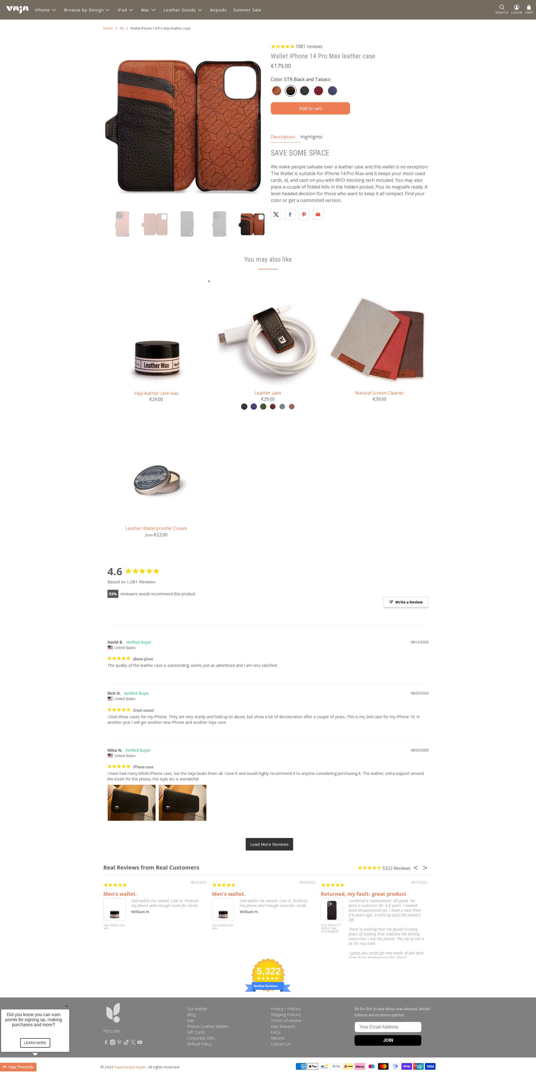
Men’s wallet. (120, 893)
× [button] (66, 1006)
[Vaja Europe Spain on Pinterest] (119, 1043)
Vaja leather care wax (156, 393)
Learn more (35, 1043)
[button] (42, 1067)
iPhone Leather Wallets (208, 1026)
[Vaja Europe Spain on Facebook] (106, 1043)
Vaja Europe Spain (130, 1066)
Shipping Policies (286, 1014)
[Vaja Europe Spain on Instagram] (112, 1043)
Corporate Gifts (201, 1038)
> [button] (269, 844)
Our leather (197, 1008)
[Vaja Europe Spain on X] (133, 1043)
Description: (283, 137)
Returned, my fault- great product (363, 893)
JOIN (388, 1040)
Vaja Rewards (283, 1026)
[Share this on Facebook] (290, 214)
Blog (191, 1014)
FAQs (276, 1032)
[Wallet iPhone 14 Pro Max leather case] (184, 124)
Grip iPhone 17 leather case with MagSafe (331, 928)
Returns (278, 1038)
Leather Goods (179, 10)
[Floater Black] (304, 91)
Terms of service (286, 1020)
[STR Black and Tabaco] (290, 91)
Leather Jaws (267, 393)
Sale (191, 1020)
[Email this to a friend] (318, 214)
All (122, 28)
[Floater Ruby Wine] (318, 91)
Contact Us (281, 1044)
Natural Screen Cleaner (379, 393)
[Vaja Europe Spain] (17, 10)
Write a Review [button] (409, 602)
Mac (145, 10)
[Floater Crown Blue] (332, 91)
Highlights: (311, 137)
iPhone (42, 10)
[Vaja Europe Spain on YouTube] (139, 1043)
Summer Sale (247, 10)
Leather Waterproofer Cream (156, 528)
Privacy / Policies (286, 1008)
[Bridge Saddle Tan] (277, 91)
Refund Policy (199, 1044)
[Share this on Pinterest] (304, 214)
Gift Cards (196, 1032)
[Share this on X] (276, 214)
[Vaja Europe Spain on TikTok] (126, 1043)
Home (108, 28)
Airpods (218, 10)
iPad (122, 10)
